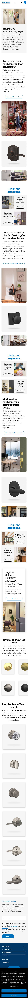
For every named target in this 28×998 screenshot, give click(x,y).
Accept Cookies (14, 995)
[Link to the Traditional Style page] (14, 118)
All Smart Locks (7, 949)
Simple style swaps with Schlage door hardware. (20, 384)
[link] (8, 666)
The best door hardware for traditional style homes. (8, 215)
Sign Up (8, 936)
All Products (6, 946)
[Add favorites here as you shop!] (15, 2)
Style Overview (6, 953)
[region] (14, 983)
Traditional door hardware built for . (13, 64)
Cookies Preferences (14, 986)
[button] (14, 16)
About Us (5, 959)
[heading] (14, 190)
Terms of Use (5, 928)
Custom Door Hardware (14, 599)
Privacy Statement (13, 926)
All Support (5, 956)
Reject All (14, 991)
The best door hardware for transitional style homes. (8, 366)
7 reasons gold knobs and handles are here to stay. (20, 200)
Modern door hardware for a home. (11, 403)
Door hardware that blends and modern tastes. (14, 235)
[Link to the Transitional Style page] (14, 319)
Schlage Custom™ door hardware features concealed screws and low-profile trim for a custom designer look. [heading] (13, 589)
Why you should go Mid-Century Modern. (20, 535)
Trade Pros (5, 962)
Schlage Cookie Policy (19, 984)
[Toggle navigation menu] (21, 2)
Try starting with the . (14, 641)
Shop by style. (14, 706)
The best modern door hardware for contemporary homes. (8, 552)
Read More (8, 222)
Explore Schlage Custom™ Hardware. (11, 576)
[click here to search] (18, 2)
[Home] (6, 2)
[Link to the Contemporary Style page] (14, 454)
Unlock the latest (9, 901)
